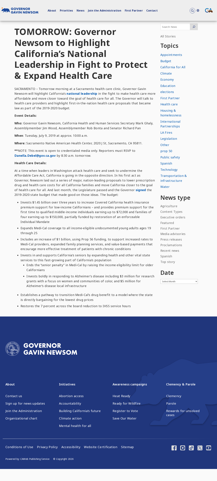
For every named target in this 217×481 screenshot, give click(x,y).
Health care (169, 104)
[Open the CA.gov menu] (208, 10)
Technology (169, 170)
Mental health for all (75, 426)
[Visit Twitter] (200, 448)
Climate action (70, 418)
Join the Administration (104, 10)
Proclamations (171, 245)
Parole (171, 403)
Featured (167, 223)
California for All (172, 67)
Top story (167, 262)
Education (167, 86)
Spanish (166, 163)
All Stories (168, 36)
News (80, 10)
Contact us (13, 396)
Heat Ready (121, 396)
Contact (152, 10)
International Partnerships (170, 123)
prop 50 (166, 151)
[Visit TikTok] (191, 448)
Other (164, 145)
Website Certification (100, 447)
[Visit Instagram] (183, 448)
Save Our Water (124, 418)
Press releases (171, 239)
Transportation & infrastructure (173, 178)
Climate (166, 73)
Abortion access (71, 396)
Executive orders (172, 217)
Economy (167, 79)
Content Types (171, 212)
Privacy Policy (47, 447)
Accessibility (70, 447)
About (52, 10)
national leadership (82, 93)
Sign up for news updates (25, 403)
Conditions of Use (19, 447)
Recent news (169, 251)
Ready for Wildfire (127, 403)
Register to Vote (125, 411)
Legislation (168, 139)
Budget (165, 61)
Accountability (70, 403)
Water (165, 187)
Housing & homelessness (171, 112)
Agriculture (168, 206)
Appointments (171, 55)
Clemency (173, 396)
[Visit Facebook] (174, 448)
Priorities (66, 10)
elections (167, 92)
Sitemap (127, 447)
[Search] (194, 26)
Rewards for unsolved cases (183, 413)
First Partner (134, 10)
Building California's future (80, 411)
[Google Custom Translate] (198, 10)
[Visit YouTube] (209, 448)
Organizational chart (21, 418)
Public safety (170, 157)
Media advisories (173, 234)
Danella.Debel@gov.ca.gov (35, 155)
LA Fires (166, 132)
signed (141, 190)
